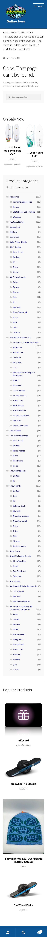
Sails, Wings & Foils (18, 242)
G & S (15, 367)
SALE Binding (15, 247)
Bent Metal (18, 252)
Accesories (14, 196)
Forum (16, 292)
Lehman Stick (19, 506)
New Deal (17, 385)
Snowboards (15, 485)
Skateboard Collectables (24, 211)
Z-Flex (16, 669)
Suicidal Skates (19, 410)
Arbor (15, 282)
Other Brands (19, 390)
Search (23, 932)
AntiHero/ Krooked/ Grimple (26, 342)
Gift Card (13, 232)
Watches (17, 217)
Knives (16, 207)
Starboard (17, 576)
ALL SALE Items (17, 221)
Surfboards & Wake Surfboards (23, 586)
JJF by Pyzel (18, 591)
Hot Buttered (19, 634)
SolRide (16, 659)
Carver (16, 619)
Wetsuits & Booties (21, 601)
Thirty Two (18, 460)
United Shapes (19, 546)
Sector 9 (16, 654)
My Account (8, 932)
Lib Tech (16, 307)
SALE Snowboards (17, 277)
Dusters (16, 624)
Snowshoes (15, 551)
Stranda (16, 332)
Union (15, 272)
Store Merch (15, 581)
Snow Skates (15, 430)
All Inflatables (19, 561)
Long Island (18, 644)
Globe (15, 629)
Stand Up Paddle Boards (20, 556)
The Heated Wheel (21, 415)
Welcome (17, 420)
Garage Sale (15, 227)
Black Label (18, 352)
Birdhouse (17, 347)
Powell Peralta (20, 395)
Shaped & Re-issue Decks (20, 337)
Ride (15, 322)
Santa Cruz (18, 400)
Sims (15, 327)
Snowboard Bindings (19, 435)
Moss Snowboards (21, 516)
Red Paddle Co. (19, 571)
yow (15, 664)
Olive (15, 531)
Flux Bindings (19, 450)
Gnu (15, 297)
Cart (36, 930)
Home (8, 58)
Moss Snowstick (20, 312)
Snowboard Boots (18, 470)
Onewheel (14, 237)
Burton (16, 257)
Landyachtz (18, 639)
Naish (15, 566)
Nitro (15, 267)
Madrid (16, 380)
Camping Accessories (22, 201)
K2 (14, 262)
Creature (17, 357)
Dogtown (17, 362)
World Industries (20, 425)
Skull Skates (18, 405)
